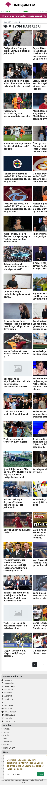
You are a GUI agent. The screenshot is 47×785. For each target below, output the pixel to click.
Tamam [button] (40, 774)
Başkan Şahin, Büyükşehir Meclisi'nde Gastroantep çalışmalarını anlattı (17, 382)
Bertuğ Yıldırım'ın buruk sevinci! (17, 531)
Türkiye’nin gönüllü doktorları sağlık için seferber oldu (15, 626)
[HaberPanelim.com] (20, 5)
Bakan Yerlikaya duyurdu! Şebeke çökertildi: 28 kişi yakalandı (13, 503)
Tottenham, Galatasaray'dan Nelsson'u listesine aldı (17, 113)
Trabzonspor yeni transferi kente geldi (15, 440)
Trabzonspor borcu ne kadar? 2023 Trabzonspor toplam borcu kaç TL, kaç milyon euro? (17, 207)
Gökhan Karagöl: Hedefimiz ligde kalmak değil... (17, 294)
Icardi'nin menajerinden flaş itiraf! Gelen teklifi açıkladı (17, 146)
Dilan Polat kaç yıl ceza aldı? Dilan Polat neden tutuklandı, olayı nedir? (17, 83)
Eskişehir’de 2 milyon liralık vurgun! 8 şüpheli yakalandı (17, 51)
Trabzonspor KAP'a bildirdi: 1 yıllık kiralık (16, 412)
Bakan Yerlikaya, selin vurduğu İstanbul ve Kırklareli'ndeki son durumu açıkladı (16, 596)
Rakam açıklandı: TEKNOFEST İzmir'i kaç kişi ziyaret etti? (16, 267)
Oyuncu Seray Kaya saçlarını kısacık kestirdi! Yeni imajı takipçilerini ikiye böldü (18, 325)
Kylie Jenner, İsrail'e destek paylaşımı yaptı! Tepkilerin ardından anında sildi (17, 237)
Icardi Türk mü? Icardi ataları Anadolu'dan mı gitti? (16, 354)
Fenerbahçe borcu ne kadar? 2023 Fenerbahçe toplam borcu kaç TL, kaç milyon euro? (17, 177)
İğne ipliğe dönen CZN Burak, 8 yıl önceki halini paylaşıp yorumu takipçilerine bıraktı (18, 473)
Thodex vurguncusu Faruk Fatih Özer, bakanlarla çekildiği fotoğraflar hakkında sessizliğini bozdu (15, 565)
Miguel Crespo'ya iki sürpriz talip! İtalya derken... (15, 653)
